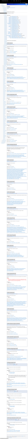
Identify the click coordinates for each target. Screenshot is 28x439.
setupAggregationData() (10, 304)
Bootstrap (11, 437)
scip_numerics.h (4, 119)
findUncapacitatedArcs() (14, 170)
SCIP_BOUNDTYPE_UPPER (20, 356)
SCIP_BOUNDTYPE (9, 35)
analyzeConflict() (12, 357)
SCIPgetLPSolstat (6, 19)
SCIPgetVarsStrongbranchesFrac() (16, 254)
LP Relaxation (5, 12)
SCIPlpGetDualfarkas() (15, 78)
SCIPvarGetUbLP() (21, 91)
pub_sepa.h (4, 96)
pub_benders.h (4, 73)
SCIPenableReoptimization (6, 58)
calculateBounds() (20, 286)
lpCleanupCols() (12, 103)
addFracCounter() (12, 286)
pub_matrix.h (4, 85)
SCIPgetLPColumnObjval (6, 23)
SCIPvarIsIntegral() (17, 199)
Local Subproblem (5, 47)
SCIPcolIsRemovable (13, 26)
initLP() (11, 254)
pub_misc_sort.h (4, 88)
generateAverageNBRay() (20, 170)
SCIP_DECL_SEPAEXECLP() (10, 78)
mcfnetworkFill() (18, 172)
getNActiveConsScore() (18, 287)
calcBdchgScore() (12, 268)
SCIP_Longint (9, 33)
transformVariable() (16, 178)
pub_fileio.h (4, 81)
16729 (11, 166)
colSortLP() (11, 51)
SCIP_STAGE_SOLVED (12, 406)
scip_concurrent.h (4, 104)
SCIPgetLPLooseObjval (6, 24)
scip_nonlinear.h (4, 118)
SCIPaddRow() (8, 175)
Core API (11, 7)
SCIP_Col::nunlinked (18, 285)
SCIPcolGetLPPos (13, 27)
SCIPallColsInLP (5, 34)
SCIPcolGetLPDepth (13, 28)
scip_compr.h (4, 103)
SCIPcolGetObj (13, 17)
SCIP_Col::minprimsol (12, 128)
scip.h (3, 100)
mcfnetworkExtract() (13, 172)
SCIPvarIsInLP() (16, 256)
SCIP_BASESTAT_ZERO (23, 153)
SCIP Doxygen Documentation (4, 3)
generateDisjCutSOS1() (9, 201)
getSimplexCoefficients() (15, 155)
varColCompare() (22, 305)
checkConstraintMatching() (22, 268)
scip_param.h (4, 120)
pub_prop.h (4, 93)
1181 (11, 429)
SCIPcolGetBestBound (14, 19)
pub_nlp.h (4, 89)
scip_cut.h (4, 107)
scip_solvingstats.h (5, 130)
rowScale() (15, 202)
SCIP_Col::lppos (11, 114)
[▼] (0, 5)
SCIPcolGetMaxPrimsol (14, 22)
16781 (11, 241)
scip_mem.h (4, 115)
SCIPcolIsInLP (13, 29)
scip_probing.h (4, 123)
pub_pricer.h (4, 92)
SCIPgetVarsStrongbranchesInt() (11, 255)
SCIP (16, 36)
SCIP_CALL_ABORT (15, 412)
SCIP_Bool (10, 26)
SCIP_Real (10, 17)
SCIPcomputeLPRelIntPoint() (19, 175)
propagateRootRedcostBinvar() (16, 156)
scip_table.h (4, 131)
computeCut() (11, 64)
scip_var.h (4, 134)
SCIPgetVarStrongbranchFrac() (18, 255)
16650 (11, 74)
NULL (14, 75)
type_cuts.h (4, 139)
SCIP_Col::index (11, 189)
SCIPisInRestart (5, 64)
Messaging (4, 68)
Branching (5, 46)
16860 (11, 343)
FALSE (10, 412)
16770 (11, 224)
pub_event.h (4, 80)
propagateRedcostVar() (19, 77)
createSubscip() (15, 64)
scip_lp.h (4, 114)
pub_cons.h (4, 77)
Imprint (15, 436)
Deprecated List (2, 143)
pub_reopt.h (4, 95)
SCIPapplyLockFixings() (13, 175)
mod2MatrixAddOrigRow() (23, 172)
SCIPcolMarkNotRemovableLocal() (11, 431)
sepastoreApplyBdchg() (17, 177)
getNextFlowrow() (23, 287)
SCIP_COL (15, 16)
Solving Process (13, 7)
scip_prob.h (4, 122)
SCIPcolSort (12, 16)
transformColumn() (18, 304)
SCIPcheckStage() (23, 412)
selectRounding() (9, 177)
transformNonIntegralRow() (10, 178)
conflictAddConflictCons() (17, 357)
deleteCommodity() (23, 227)
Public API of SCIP (8, 7)
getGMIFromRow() (9, 77)
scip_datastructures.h (5, 108)
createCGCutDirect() (9, 169)
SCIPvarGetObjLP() (19, 64)
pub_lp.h (4, 84)
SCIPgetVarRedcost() (9, 386)
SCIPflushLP (5, 18)
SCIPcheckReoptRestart (6, 61)
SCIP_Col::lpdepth (12, 225)
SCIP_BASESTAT (9, 23)
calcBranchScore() (17, 268)
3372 (11, 50)
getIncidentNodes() (13, 287)
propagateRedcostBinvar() (21, 155)
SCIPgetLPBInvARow (6, 38)
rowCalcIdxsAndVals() (22, 201)
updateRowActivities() (9, 289)
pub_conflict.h (4, 76)
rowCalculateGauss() (21, 173)
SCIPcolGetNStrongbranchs (14, 34)
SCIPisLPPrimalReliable (6, 20)
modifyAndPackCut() (13, 77)
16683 (11, 113)
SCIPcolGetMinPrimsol (14, 21)
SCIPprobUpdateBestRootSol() (16, 117)
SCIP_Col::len (11, 267)
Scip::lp (12, 412)
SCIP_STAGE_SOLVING (12, 372)
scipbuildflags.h (4, 135)
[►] (0, 4)
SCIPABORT (19, 412)
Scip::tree (8, 384)
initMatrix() (14, 230)
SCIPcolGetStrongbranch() (20, 202)
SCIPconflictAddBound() (10, 359)
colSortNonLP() (15, 51)
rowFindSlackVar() (19, 231)
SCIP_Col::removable (14, 215)
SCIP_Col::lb (11, 75)
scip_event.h (4, 111)
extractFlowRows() (9, 170)
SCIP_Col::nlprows (12, 285)
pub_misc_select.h (5, 87)
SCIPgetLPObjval (5, 22)
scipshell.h (4, 137)
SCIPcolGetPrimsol (13, 20)
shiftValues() (14, 304)
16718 (11, 152)
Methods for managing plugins (6, 69)
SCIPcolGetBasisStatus (14, 23)
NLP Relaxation (5, 45)
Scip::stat (16, 431)
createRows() (13, 169)
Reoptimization (5, 49)
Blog (20, 2)
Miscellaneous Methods (5, 66)
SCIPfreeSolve (5, 54)
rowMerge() (12, 202)
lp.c (13, 50)
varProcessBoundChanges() (10, 270)
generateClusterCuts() (14, 229)
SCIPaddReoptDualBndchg (6, 62)
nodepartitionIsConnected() (15, 173)
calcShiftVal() (16, 286)
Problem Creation (4, 8)
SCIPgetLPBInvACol (6, 39)
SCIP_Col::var (13, 167)
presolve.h (4, 72)
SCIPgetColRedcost (13, 36)
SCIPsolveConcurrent (6, 53)
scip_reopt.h (4, 127)
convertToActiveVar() (18, 358)
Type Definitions (4, 7)
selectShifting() (13, 177)
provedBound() (23, 77)
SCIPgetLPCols (5, 30)
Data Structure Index (3, 142)
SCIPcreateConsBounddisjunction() (18, 359)
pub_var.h (4, 99)
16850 (11, 331)
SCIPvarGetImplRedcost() (23, 117)
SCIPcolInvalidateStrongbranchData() (18, 203)
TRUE (11, 384)
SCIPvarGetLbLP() (21, 78)
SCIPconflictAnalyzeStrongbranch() (11, 176)
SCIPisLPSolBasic (6, 35)
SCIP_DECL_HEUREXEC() (13, 52)
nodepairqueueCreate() (14, 116)
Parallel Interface (4, 70)
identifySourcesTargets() (10, 230)
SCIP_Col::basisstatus (12, 153)
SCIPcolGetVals (13, 32)
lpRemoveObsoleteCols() (17, 103)
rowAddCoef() (18, 201)
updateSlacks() (15, 289)
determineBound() (9, 269)
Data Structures (4, 65)
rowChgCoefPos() (9, 202)
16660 (11, 87)
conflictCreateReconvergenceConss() (11, 358)
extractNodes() (19, 228)
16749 (11, 198)
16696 (11, 127)
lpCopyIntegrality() (9, 172)
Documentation (24, 2)
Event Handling (5, 11)
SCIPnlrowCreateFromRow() (18, 176)
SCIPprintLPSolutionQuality (6, 43)
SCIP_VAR (8, 161)
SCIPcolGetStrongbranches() (10, 203)
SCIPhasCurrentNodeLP (6, 16)
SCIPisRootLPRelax (6, 26)
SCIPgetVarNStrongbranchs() (13, 345)
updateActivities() (9, 305)
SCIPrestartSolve (5, 57)
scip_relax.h (4, 126)
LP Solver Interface (4, 141)
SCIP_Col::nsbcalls (12, 344)
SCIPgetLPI (5, 42)
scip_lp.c (14, 429)
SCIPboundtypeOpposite (14, 35)
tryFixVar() (22, 304)
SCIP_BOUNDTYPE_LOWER (13, 356)
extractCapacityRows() (21, 169)
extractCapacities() (9, 228)
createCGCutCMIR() (18, 227)
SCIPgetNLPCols (5, 31)
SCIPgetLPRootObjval (6, 27)
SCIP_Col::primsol (18, 114)
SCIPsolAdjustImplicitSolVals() (21, 303)
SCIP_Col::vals (13, 316)
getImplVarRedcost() (9, 116)
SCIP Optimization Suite (5, 0)
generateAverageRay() (9, 229)
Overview (2, 4)
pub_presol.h (4, 91)
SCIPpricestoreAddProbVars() (10, 256)
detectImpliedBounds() (23, 358)
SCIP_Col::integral (12, 199)
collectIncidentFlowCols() (10, 227)
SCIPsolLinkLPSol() (24, 176)
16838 (11, 315)
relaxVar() (25, 318)
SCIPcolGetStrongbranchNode (14, 33)
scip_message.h (4, 116)
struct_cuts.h (4, 138)
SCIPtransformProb (5, 50)
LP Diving (5, 15)
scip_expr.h (4, 112)
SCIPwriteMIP (5, 41)
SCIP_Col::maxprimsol (12, 140)
